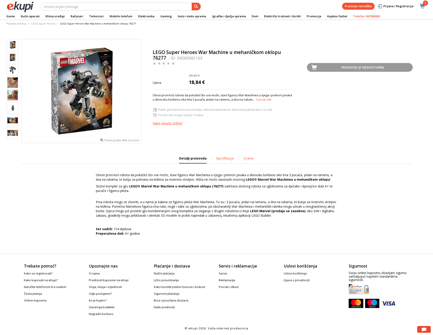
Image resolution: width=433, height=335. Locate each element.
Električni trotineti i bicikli (282, 16)
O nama (94, 273)
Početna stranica (16, 23)
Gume (10, 16)
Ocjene (248, 158)
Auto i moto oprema (192, 16)
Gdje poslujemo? (100, 294)
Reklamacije (227, 280)
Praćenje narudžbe (358, 6)
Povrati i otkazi (229, 287)
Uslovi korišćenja (295, 273)
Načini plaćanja (164, 273)
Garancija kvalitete (102, 307)
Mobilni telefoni (121, 16)
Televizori (96, 16)
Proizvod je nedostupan (362, 67)
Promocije (314, 16)
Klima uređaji (55, 16)
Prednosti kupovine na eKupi (109, 280)
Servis (223, 273)
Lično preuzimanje (166, 280)
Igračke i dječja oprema (229, 16)
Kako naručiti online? (168, 123)
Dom (255, 16)
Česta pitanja (33, 294)
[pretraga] (196, 6)
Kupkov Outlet (337, 16)
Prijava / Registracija (398, 6)
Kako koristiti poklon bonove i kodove (179, 287)
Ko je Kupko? (97, 300)
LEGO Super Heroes (43, 23)
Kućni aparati (30, 16)
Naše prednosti (164, 307)
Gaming (166, 16)
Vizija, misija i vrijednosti (105, 287)
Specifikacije (225, 158)
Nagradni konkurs (101, 314)
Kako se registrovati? (38, 273)
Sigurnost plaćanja (166, 294)
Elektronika (146, 16)
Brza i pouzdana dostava (171, 300)
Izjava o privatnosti (297, 280)
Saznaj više (264, 99)
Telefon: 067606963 (366, 16)
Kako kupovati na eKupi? (41, 280)
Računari (77, 16)
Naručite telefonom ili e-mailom (45, 287)
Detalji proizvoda (193, 160)
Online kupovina (35, 300)
